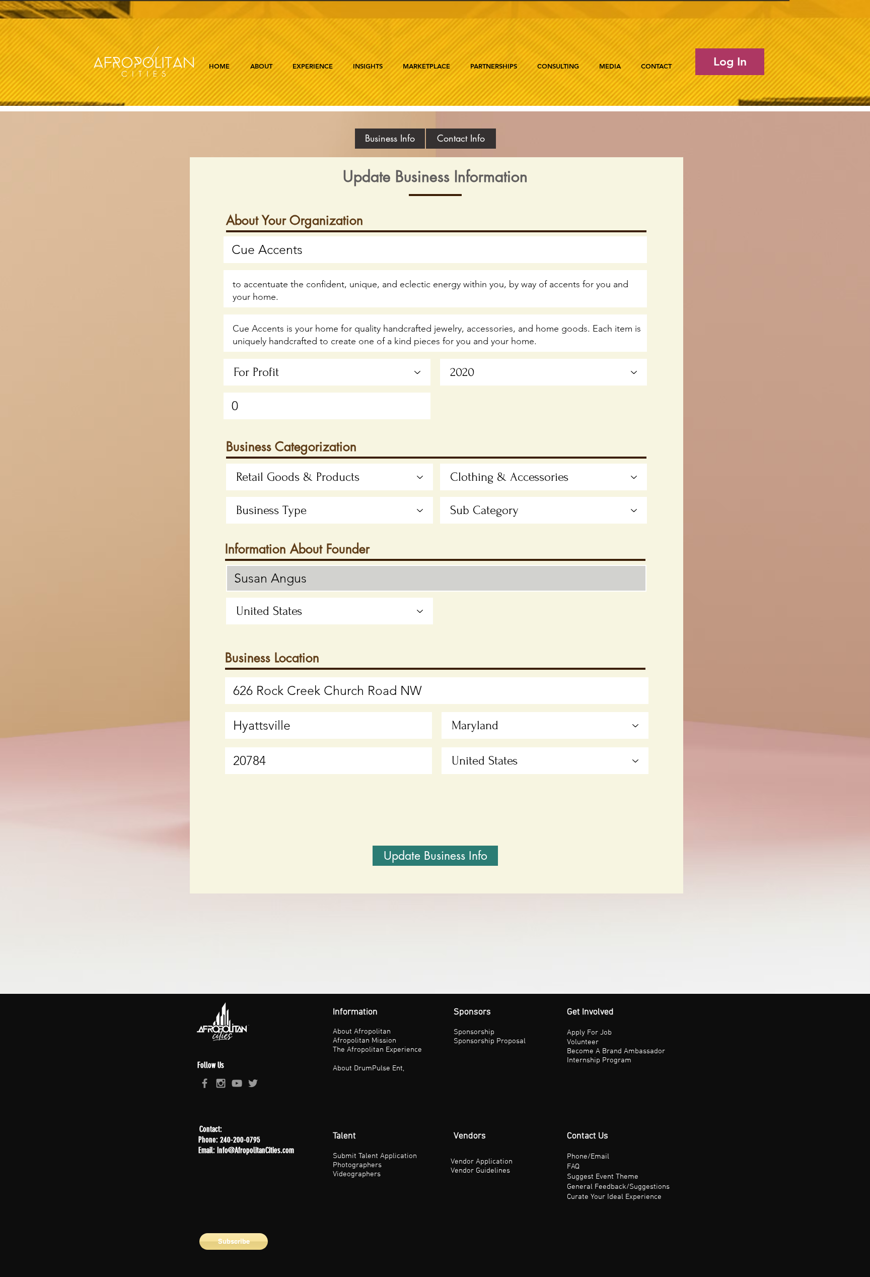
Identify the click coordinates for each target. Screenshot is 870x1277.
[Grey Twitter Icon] (253, 1083)
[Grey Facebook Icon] (204, 1083)
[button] (312, 61)
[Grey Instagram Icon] (220, 1083)
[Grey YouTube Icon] (237, 1083)
